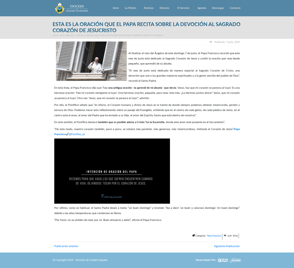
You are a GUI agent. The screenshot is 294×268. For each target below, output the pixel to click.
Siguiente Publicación (227, 246)
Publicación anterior (66, 246)
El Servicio (183, 8)
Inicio (116, 8)
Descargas (218, 8)
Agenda (201, 8)
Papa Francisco (67, 35)
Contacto (235, 8)
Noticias (149, 8)
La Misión (130, 8)
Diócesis (164, 8)
